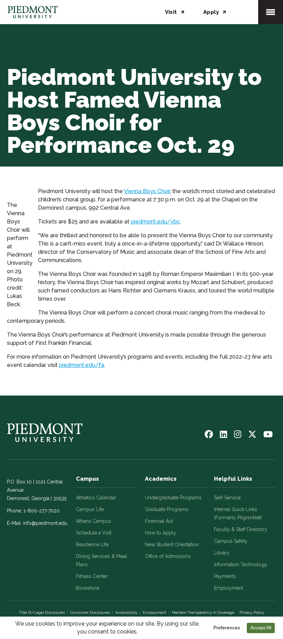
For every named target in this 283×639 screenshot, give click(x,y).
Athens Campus (93, 521)
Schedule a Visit (93, 533)
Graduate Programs (166, 509)
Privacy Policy (252, 612)
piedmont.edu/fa (81, 365)
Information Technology (240, 564)
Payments (225, 576)
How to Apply (160, 533)
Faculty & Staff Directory (240, 529)
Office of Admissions (168, 556)
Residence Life (92, 544)
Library (222, 553)
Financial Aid (159, 521)
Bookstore (87, 588)
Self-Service (227, 497)
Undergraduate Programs (173, 497)
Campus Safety (230, 541)
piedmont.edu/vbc (155, 221)
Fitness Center (92, 576)
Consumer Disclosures (90, 612)
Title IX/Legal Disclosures (42, 612)
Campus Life (90, 509)
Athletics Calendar (96, 497)
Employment (228, 588)
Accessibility (126, 612)
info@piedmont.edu (45, 523)
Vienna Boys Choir (147, 191)
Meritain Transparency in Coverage (203, 612)
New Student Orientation (172, 544)
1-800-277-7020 (41, 510)
